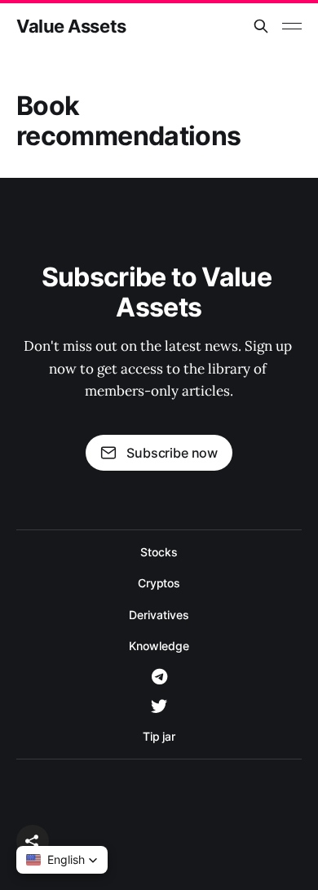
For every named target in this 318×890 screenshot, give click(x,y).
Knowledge (158, 646)
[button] (32, 841)
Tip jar (159, 736)
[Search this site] (261, 26)
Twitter (159, 706)
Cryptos (159, 583)
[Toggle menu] (292, 26)
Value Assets (71, 26)
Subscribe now (172, 453)
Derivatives (158, 615)
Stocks (159, 552)
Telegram (159, 677)
